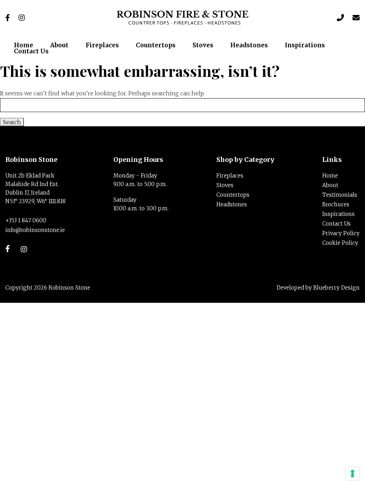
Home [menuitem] (23, 45)
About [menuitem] (59, 45)
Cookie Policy (340, 242)
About (330, 185)
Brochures (335, 204)
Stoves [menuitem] (202, 45)
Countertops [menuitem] (155, 45)
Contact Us (336, 223)
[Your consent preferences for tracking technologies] (352, 473)
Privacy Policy (341, 233)
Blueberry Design (336, 287)
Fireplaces (229, 175)
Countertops (233, 194)
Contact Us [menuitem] (31, 51)
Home (330, 175)
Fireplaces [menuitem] (102, 45)
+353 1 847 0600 (25, 220)
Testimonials (339, 194)
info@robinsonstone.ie (35, 230)
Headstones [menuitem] (249, 45)
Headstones (231, 204)
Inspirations (338, 214)
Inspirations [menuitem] (305, 45)
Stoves (224, 185)
